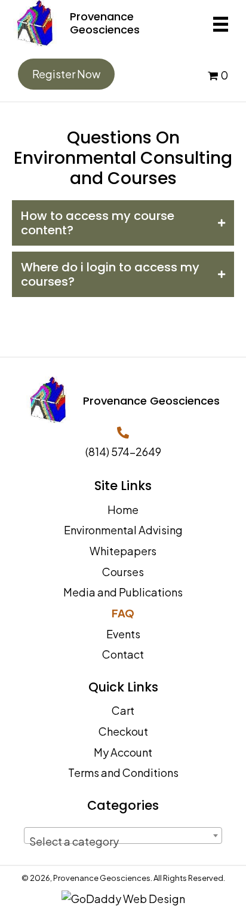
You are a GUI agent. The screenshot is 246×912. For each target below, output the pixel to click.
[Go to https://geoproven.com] (103, 23)
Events (123, 634)
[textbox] (123, 841)
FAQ (123, 613)
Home (123, 509)
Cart (123, 710)
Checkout (123, 731)
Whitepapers (123, 551)
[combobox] (123, 835)
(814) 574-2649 (123, 451)
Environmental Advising (123, 530)
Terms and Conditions (123, 772)
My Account (123, 752)
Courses (123, 572)
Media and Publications (123, 592)
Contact (123, 654)
